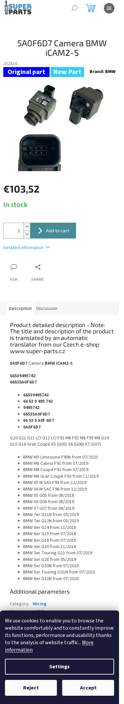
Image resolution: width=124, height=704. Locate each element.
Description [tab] (20, 308)
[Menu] (109, 8)
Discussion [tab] (47, 308)
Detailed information (23, 247)
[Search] (74, 8)
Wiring (39, 604)
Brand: (102, 71)
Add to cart (57, 230)
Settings (59, 666)
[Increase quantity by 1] (26, 227)
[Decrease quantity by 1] (26, 234)
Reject (31, 687)
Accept (88, 687)
